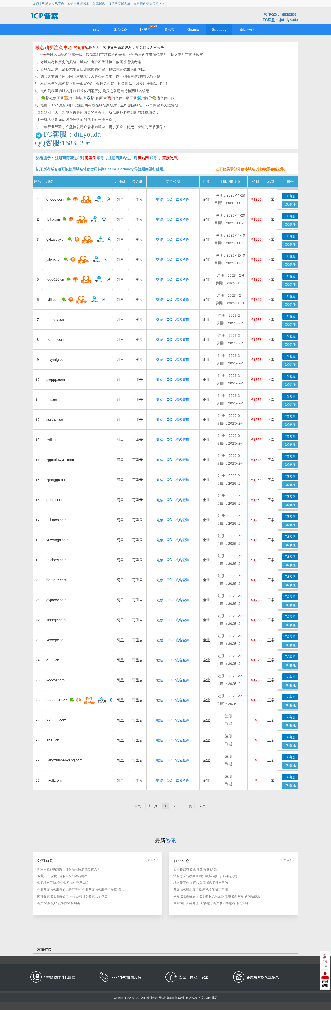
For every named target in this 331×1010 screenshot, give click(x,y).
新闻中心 (246, 29)
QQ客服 (290, 204)
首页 (96, 29)
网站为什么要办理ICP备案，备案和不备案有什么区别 (210, 903)
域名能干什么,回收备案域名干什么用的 (200, 882)
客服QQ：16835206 (280, 14)
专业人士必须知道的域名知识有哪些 (62, 876)
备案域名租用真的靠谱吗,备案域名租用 (200, 889)
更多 (151, 859)
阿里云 (145, 29)
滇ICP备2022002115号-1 (190, 997)
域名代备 (120, 29)
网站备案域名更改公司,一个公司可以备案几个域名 (72, 896)
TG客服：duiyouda (72, 134)
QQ (169, 199)
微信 (159, 199)
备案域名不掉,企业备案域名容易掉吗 (62, 882)
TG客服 (290, 196)
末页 (202, 806)
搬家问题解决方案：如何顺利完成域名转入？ (68, 869)
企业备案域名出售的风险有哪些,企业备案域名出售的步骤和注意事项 (82, 889)
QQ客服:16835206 (63, 143)
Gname (193, 29)
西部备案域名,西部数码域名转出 (195, 869)
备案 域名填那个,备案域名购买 (58, 903)
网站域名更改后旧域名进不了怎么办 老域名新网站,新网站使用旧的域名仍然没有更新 (218, 896)
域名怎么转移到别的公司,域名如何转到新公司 (205, 876)
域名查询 (182, 199)
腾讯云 (169, 29)
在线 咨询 (325, 963)
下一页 (187, 806)
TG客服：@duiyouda (280, 19)
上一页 (152, 806)
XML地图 (211, 997)
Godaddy (219, 29)
